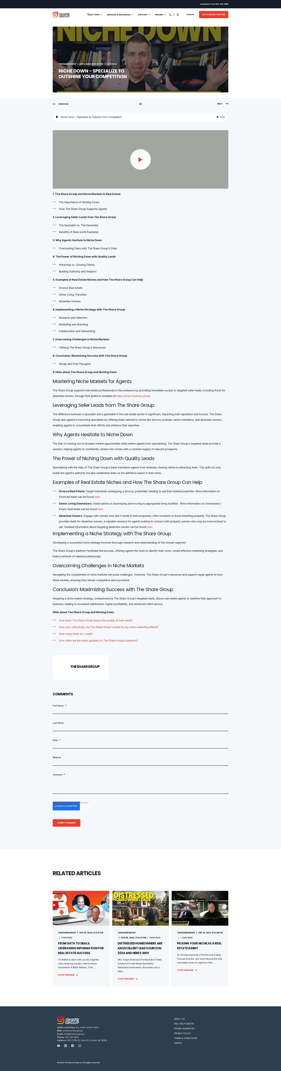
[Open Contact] (170, 14)
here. (98, 496)
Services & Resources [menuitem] (119, 14)
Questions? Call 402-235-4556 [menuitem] (214, 4)
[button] (57, 117)
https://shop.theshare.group (133, 395)
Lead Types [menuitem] (94, 14)
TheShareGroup (67, 64)
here (149, 526)
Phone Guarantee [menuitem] (184, 1028)
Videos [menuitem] (178, 1043)
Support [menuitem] (143, 14)
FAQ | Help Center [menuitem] (184, 1023)
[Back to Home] (61, 14)
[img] (217, 117)
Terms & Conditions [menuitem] (185, 1038)
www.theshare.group (73, 1030)
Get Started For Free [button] (213, 14)
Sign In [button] (190, 14)
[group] (140, 117)
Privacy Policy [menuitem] (182, 1033)
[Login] (178, 14)
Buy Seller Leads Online (87, 1027)
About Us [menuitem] (179, 1019)
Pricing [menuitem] (159, 14)
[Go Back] (140, 104)
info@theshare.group (74, 1034)
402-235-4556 (72, 1037)
